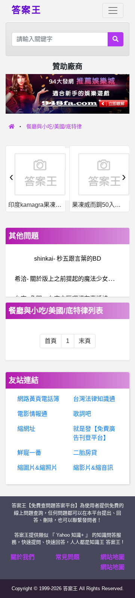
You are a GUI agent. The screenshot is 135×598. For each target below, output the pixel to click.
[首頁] (12, 126)
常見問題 (68, 557)
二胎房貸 (85, 453)
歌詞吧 (82, 414)
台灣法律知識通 (94, 399)
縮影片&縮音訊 (93, 467)
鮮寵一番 (29, 453)
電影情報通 (32, 414)
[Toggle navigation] (112, 10)
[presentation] (11, 176)
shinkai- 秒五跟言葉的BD (67, 258)
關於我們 (22, 557)
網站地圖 (112, 557)
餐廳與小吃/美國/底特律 (54, 126)
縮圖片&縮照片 (37, 467)
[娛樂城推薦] (67, 93)
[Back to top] (122, 566)
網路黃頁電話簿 (38, 399)
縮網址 (26, 429)
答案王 (26, 9)
